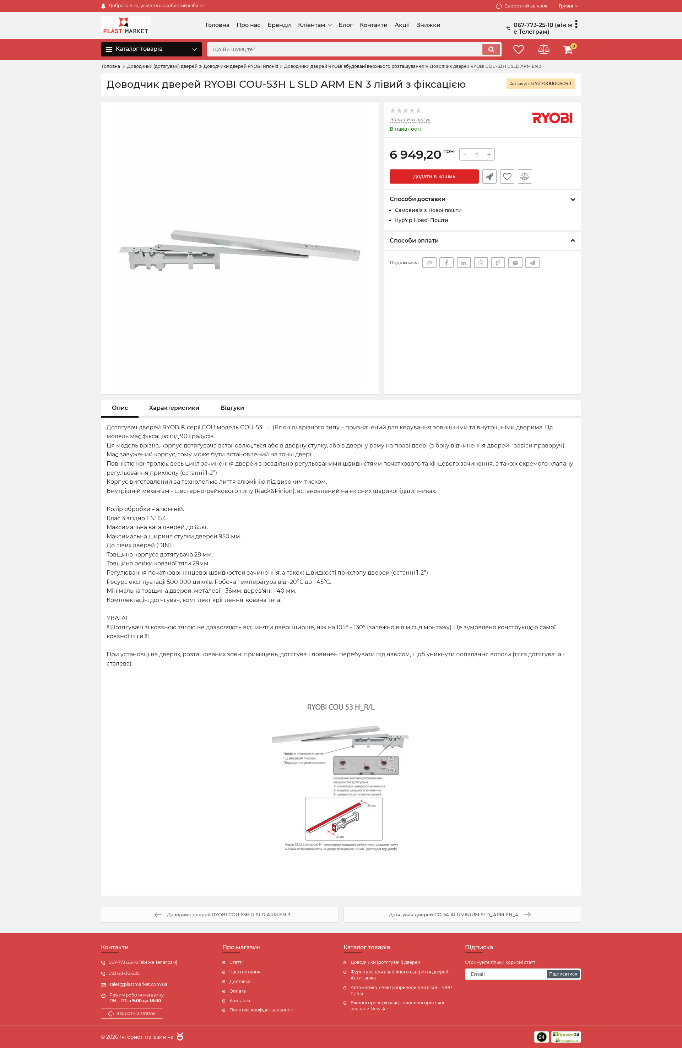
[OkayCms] (179, 1037)
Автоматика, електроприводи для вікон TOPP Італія (401, 990)
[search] (491, 49)
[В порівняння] (525, 176)
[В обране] (507, 176)
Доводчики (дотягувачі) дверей (385, 962)
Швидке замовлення (489, 176)
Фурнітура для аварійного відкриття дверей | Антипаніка (401, 975)
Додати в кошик (434, 176)
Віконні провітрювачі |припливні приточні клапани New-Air (397, 1005)
